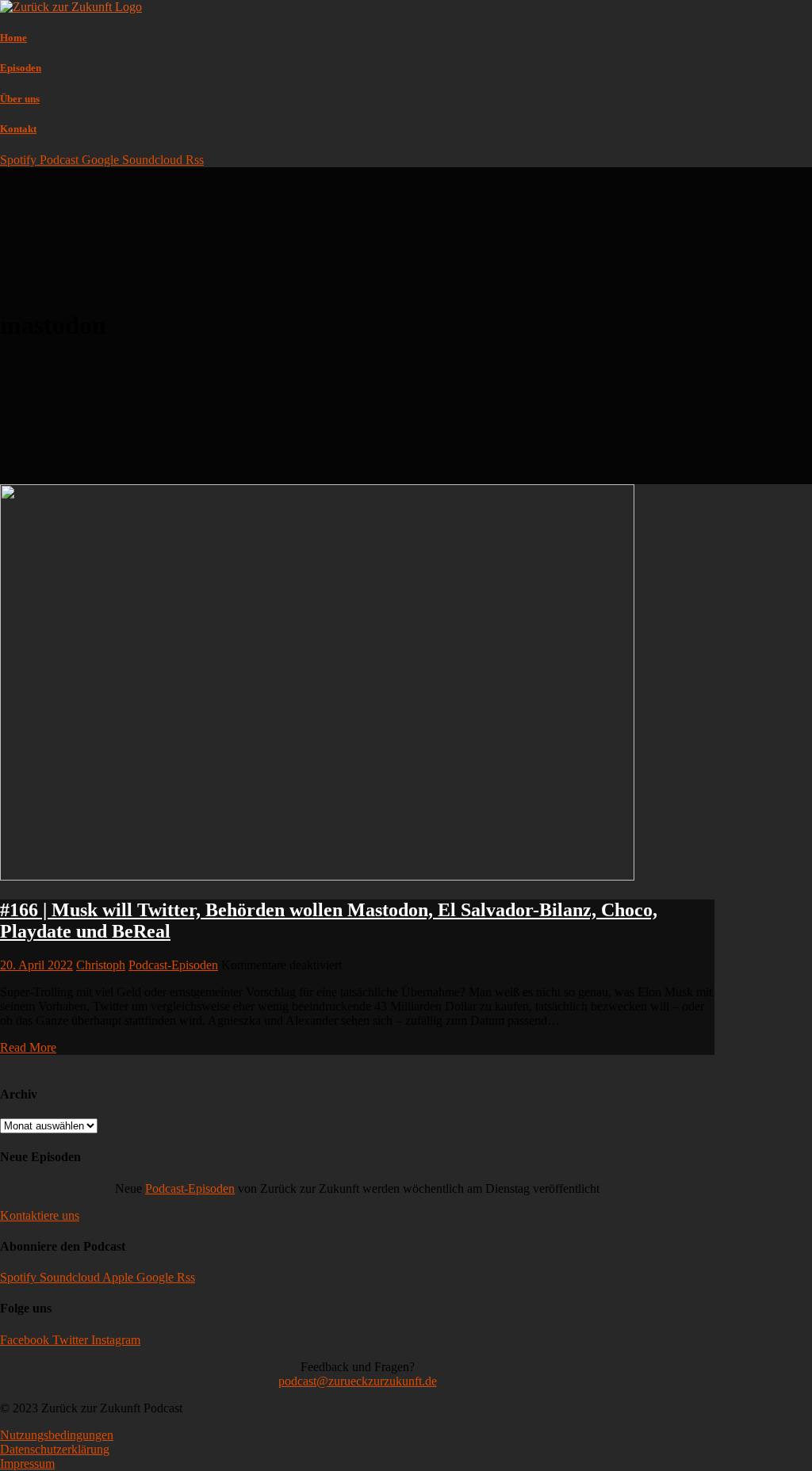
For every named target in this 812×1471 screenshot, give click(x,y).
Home (13, 38)
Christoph (100, 965)
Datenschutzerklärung (54, 1449)
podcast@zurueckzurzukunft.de (357, 1381)
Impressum (27, 1463)
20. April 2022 (36, 965)
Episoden (20, 68)
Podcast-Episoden (173, 965)
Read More (28, 1047)
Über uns (20, 99)
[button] (39, 1215)
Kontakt (18, 129)
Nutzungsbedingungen (56, 1435)
